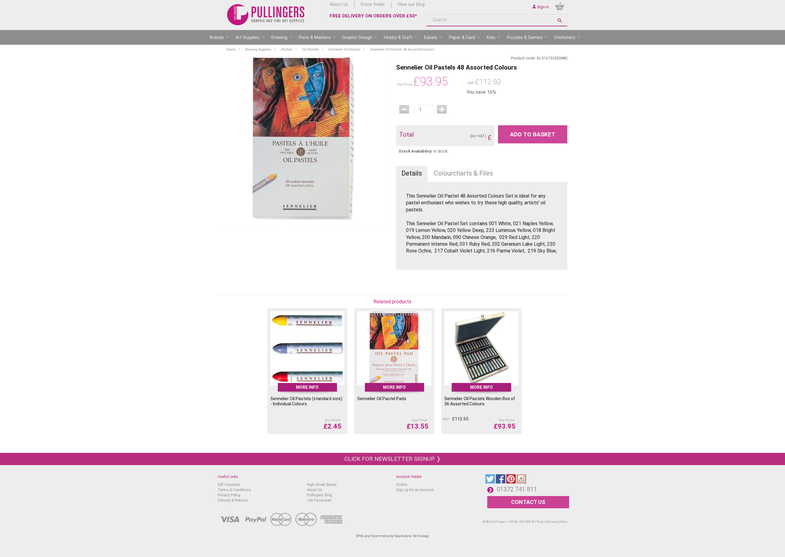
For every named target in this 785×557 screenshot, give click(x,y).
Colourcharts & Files (463, 173)
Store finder (373, 4)
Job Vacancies (319, 500)
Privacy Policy (229, 495)
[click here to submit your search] (559, 20)
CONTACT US (528, 502)
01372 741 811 (517, 489)
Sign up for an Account (415, 490)
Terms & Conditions (234, 490)
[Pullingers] (266, 14)
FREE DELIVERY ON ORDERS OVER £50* (373, 16)
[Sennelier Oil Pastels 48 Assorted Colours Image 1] (303, 139)
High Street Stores (322, 485)
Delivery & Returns (233, 500)
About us (339, 4)
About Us (314, 490)
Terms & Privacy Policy (552, 521)
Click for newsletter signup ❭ (392, 458)
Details (411, 173)
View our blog (411, 4)
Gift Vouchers (229, 485)
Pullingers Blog (319, 495)
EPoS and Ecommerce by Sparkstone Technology (392, 536)
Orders (402, 485)
